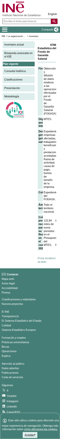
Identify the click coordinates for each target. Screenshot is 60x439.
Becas (5, 346)
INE (3, 36)
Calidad (6, 325)
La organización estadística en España (26, 36)
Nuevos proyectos (12, 303)
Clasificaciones (13, 79)
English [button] (52, 14)
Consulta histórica (15, 71)
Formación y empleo (14, 337)
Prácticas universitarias (15, 342)
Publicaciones (10, 372)
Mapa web (8, 279)
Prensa (6, 292)
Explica (6, 355)
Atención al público (13, 363)
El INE (5, 311)
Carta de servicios (12, 377)
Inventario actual (14, 44)
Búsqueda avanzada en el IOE (18, 55)
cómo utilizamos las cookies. (41, 429)
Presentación (12, 88)
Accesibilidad (10, 288)
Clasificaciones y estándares (19, 299)
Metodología (11, 96)
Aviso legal (8, 283)
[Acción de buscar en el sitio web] (54, 21)
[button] (49, 30)
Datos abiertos (10, 368)
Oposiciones (9, 351)
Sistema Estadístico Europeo (19, 329)
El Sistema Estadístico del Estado (22, 320)
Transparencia (10, 316)
